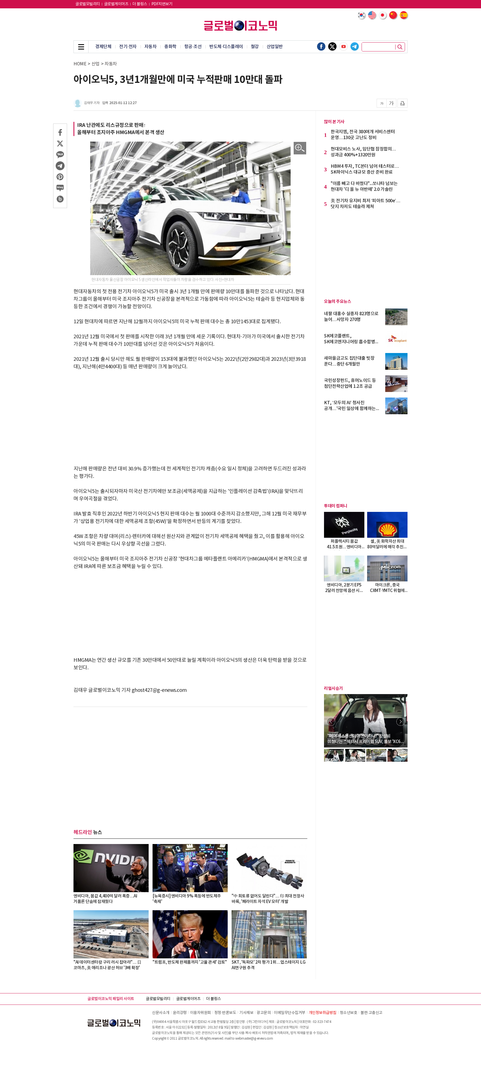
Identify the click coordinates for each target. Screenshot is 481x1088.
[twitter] (332, 46)
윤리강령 (180, 1013)
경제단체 (103, 46)
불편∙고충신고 (371, 1013)
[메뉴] (81, 47)
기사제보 (246, 1013)
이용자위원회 (200, 1013)
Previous (331, 721)
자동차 (150, 46)
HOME (79, 63)
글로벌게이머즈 (116, 4)
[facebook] (321, 46)
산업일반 (275, 46)
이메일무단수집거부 (289, 1013)
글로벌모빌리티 (87, 4)
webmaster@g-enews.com (254, 1038)
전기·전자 (128, 46)
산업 (96, 63)
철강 (255, 46)
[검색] (400, 47)
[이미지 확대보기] (300, 148)
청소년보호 (348, 1013)
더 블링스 (139, 4)
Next (400, 721)
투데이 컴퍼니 (335, 506)
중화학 (170, 46)
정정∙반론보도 (225, 1013)
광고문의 (264, 1013)
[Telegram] (354, 46)
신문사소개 (161, 1013)
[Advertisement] (190, 418)
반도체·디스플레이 (226, 46)
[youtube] (343, 46)
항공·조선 (193, 46)
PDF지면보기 (162, 4)
